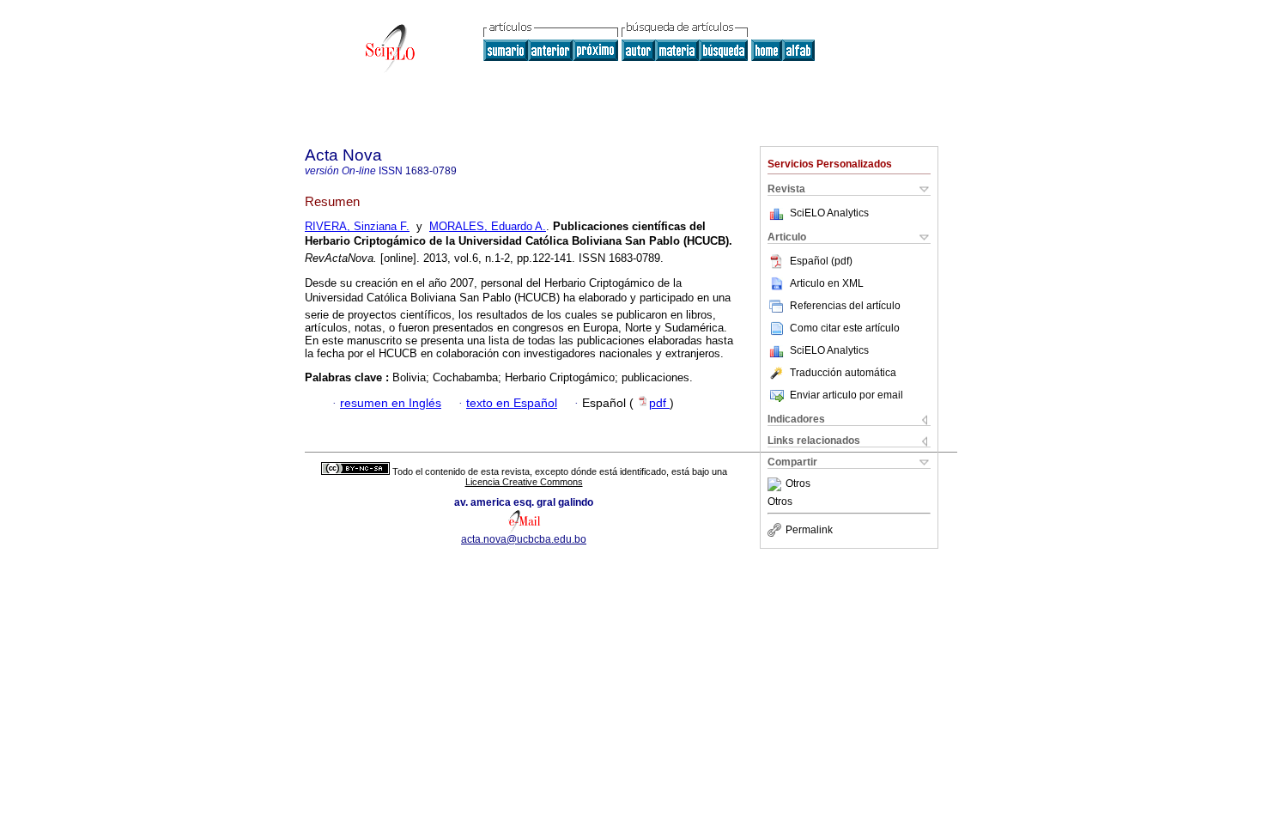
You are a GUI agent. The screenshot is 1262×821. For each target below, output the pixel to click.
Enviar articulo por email (846, 395)
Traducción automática (843, 373)
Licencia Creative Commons (524, 482)
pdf (659, 403)
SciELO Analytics (829, 213)
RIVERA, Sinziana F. (357, 226)
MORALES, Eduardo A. (487, 226)
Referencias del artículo (845, 306)
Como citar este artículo (845, 328)
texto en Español (511, 403)
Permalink (809, 530)
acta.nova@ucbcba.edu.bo (523, 539)
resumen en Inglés (390, 403)
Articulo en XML (827, 283)
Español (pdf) (821, 261)
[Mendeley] (777, 484)
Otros (798, 484)
